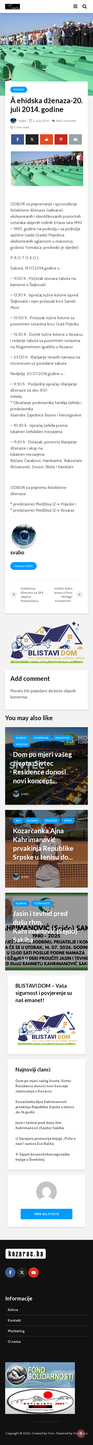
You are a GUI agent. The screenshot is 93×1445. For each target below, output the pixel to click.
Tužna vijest (42, 903)
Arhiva (13, 1309)
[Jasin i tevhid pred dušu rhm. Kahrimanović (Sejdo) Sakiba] (46, 931)
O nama (14, 1341)
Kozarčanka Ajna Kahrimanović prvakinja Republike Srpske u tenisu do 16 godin (45, 1106)
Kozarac (18, 89)
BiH (18, 820)
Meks (51, 1433)
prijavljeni (39, 690)
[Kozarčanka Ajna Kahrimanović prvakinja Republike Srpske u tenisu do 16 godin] (46, 848)
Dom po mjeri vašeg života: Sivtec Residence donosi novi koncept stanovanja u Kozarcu (43, 1085)
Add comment (66, 121)
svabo (22, 121)
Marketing (62, 738)
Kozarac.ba (41, 738)
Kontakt (14, 1320)
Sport (68, 820)
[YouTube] (33, 1272)
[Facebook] (10, 1272)
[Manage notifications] (81, 1433)
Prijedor (22, 744)
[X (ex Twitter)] (22, 1272)
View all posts (23, 566)
